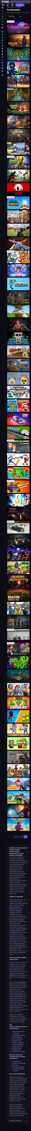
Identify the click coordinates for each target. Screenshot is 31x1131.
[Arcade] (2, 37)
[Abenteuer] (2, 31)
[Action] (2, 34)
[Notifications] (12, 5)
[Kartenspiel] (2, 51)
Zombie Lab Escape (19, 1052)
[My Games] (7, 5)
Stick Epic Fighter (20, 945)
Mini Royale (19, 995)
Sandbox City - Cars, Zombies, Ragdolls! (15, 910)
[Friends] (3, 5)
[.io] (2, 48)
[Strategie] (2, 65)
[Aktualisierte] (2, 19)
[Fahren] (2, 45)
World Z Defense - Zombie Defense (18, 930)
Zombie (19, 7)
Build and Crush (20, 938)
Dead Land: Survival (19, 1035)
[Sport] (2, 62)
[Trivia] (2, 68)
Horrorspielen (22, 1079)
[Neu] (2, 13)
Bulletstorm (17, 1050)
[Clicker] (2, 42)
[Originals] (2, 21)
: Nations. (21, 997)
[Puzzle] (2, 54)
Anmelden (20, 5)
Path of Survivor (18, 1046)
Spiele (8, 7)
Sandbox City (17, 1041)
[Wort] (2, 71)
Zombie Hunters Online (18, 1006)
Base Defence (17, 1037)
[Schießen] (2, 57)
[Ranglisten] (2, 27)
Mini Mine (16, 1065)
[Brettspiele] (2, 40)
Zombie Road (17, 1048)
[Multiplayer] (2, 24)
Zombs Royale (14, 1006)
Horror (14, 7)
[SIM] (2, 59)
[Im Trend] (2, 16)
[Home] (2, 7)
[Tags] (2, 75)
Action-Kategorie (14, 907)
